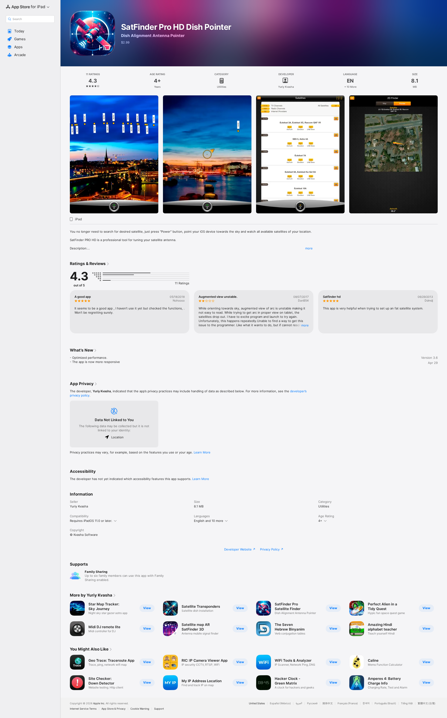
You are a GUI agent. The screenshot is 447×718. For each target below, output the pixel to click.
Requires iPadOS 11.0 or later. (91, 521)
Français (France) (348, 703)
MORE (305, 325)
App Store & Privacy (113, 709)
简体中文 (327, 703)
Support (159, 709)
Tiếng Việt (407, 703)
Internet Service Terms (83, 709)
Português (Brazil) (385, 703)
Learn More (202, 452)
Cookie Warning (139, 709)
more (309, 248)
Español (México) (280, 703)
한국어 (366, 703)
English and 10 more (208, 521)
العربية (299, 703)
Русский (312, 703)
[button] (30, 31)
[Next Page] (442, 154)
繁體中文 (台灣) (426, 703)
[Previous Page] (65, 154)
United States (257, 703)
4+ (320, 521)
